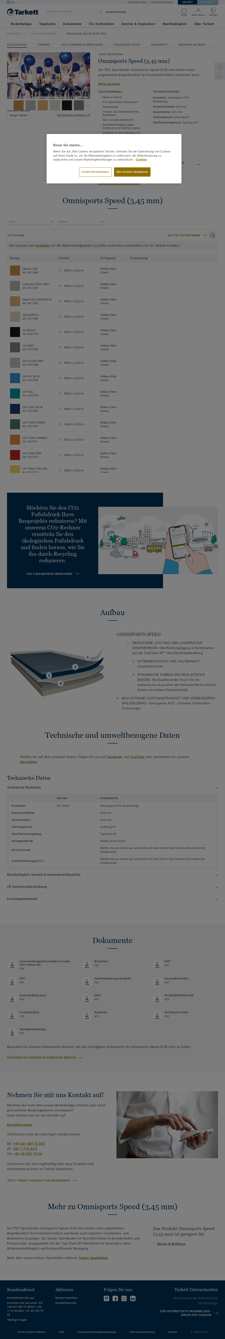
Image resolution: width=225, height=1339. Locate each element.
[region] (114, 159)
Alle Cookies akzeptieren (132, 171)
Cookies (141, 159)
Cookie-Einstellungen (95, 171)
